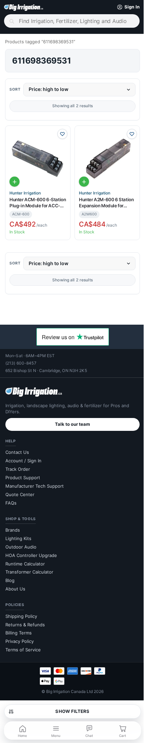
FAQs (11, 500)
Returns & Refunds (25, 621)
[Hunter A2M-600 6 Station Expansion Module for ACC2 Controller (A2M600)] (104, 157)
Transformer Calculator (29, 569)
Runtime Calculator (25, 560)
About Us (15, 586)
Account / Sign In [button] (23, 458)
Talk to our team (70, 421)
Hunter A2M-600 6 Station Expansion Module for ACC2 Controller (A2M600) (103, 200)
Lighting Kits (18, 535)
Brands (12, 527)
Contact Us (17, 449)
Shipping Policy (21, 613)
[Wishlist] (60, 134)
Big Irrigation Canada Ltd (67, 688)
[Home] (23, 7)
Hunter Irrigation (25, 190)
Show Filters (70, 711)
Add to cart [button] (14, 179)
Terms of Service (23, 647)
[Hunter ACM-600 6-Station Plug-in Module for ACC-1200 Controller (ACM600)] (36, 157)
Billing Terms (18, 630)
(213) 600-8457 (20, 360)
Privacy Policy (19, 638)
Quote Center (19, 491)
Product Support (22, 475)
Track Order (17, 466)
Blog (9, 577)
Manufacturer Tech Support (34, 483)
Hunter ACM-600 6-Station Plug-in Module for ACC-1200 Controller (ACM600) (36, 200)
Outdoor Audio (20, 544)
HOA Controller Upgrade (31, 552)
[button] (122, 7)
